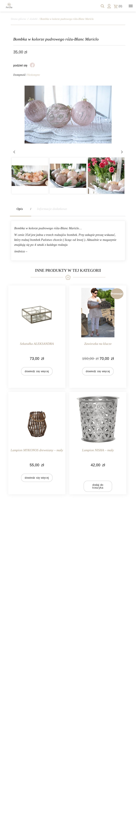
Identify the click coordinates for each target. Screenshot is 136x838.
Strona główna (18, 19)
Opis (20, 209)
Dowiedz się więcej (37, 371)
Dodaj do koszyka (97, 486)
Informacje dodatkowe (52, 209)
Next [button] (122, 151)
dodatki (33, 19)
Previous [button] (14, 151)
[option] (39, 176)
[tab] (20, 208)
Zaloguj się (109, 6)
